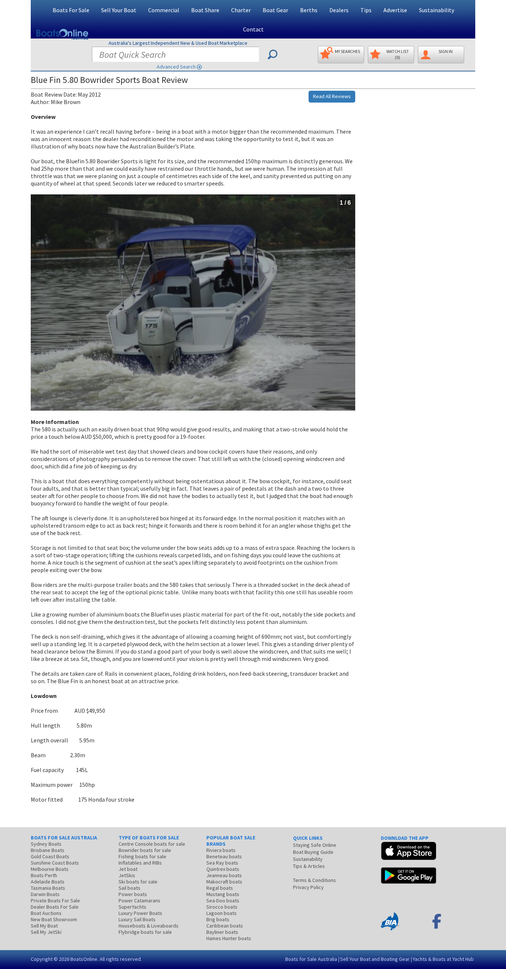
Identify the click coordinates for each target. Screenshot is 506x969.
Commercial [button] (163, 10)
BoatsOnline (83, 959)
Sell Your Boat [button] (118, 10)
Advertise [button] (395, 10)
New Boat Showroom (54, 919)
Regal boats (219, 888)
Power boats (133, 894)
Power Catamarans (139, 900)
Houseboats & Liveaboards (149, 925)
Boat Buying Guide (313, 852)
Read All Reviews (332, 96)
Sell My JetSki (46, 932)
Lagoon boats (221, 913)
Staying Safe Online (314, 845)
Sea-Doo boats (222, 900)
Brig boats (217, 919)
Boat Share (205, 10)
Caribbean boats (224, 925)
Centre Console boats (152, 844)
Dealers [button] (339, 10)
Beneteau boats (224, 856)
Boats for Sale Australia (311, 959)
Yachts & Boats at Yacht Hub (443, 959)
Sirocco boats (221, 906)
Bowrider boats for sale (145, 850)
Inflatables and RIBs (140, 862)
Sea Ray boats (222, 862)
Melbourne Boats (50, 869)
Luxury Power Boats (140, 913)
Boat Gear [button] (275, 10)
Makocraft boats (224, 881)
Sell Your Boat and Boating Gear (375, 959)
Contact (253, 29)
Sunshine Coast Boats (55, 862)
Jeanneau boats (224, 875)
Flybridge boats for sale (145, 932)
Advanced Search (176, 66)
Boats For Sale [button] (71, 10)
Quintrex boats (222, 869)
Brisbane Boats (47, 850)
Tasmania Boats (48, 888)
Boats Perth (44, 875)
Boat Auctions (46, 913)
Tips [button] (366, 10)
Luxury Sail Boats (137, 919)
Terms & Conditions (314, 880)
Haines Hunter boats (228, 938)
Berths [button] (308, 10)
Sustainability (436, 10)
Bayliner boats (222, 932)
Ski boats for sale (138, 881)
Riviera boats (221, 850)
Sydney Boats (46, 844)
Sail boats (129, 888)
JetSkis (127, 875)
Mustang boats (222, 894)
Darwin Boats (45, 894)
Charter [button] (241, 10)
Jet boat (128, 869)
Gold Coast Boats (50, 856)
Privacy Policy (308, 887)
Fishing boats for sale (142, 856)
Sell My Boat (44, 925)
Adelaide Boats (47, 881)
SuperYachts (132, 906)
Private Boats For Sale (55, 900)
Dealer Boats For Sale (55, 906)
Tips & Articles (309, 866)
